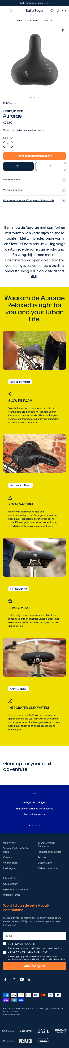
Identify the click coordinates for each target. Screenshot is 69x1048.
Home (19, 21)
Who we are (9, 843)
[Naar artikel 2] (34, 97)
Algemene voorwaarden (16, 889)
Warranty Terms (11, 895)
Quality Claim (45, 863)
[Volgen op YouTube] (22, 979)
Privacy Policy (10, 878)
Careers (7, 857)
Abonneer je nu (34, 966)
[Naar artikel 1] (30, 97)
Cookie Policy (10, 884)
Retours (42, 857)
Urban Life (47, 21)
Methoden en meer (34, 814)
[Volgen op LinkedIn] (30, 979)
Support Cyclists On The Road (16, 850)
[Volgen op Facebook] (5, 979)
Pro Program (9, 868)
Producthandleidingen (49, 852)
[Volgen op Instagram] (13, 979)
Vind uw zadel (10, 863)
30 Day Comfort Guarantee (46, 845)
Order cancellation (48, 868)
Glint (17, 1015)
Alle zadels (32, 21)
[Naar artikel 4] (39, 825)
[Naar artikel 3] (38, 97)
